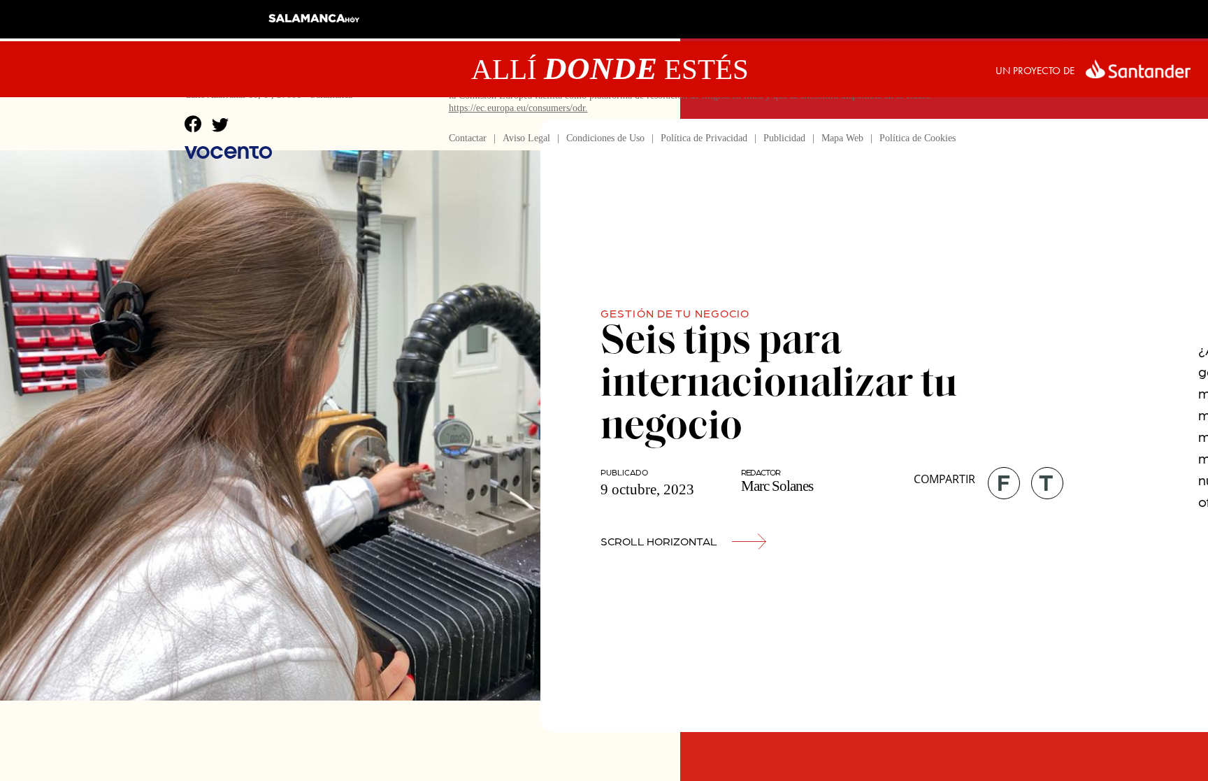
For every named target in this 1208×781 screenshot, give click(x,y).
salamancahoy (313, 23)
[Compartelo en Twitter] (1042, 478)
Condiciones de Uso (605, 138)
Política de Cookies (917, 138)
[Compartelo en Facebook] (998, 478)
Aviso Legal (526, 138)
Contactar (468, 138)
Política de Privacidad (704, 138)
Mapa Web (842, 138)
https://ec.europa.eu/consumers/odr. (518, 108)
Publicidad (784, 138)
